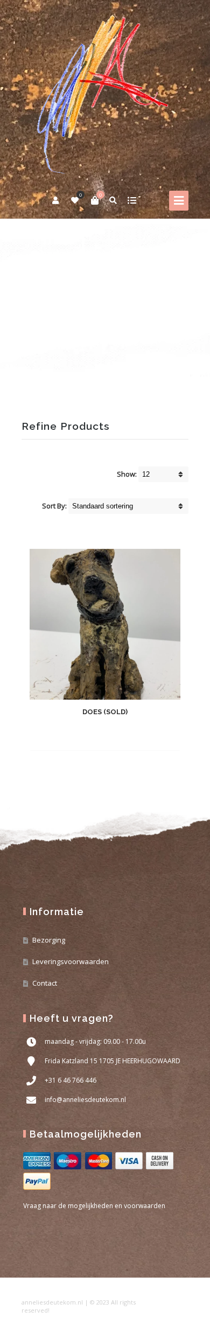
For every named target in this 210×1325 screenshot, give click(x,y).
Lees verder (85, 734)
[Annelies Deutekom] (105, 92)
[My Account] (56, 200)
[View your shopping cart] (95, 200)
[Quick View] (123, 734)
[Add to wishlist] (142, 734)
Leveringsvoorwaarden (70, 961)
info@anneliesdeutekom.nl (85, 1099)
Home (32, 298)
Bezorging (48, 940)
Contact (44, 983)
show (132, 200)
